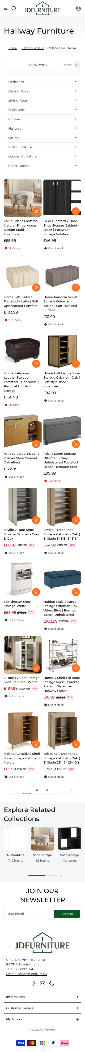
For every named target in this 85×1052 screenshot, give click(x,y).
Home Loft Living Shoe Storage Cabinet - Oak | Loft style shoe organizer (61, 379)
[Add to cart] (36, 211)
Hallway (14, 128)
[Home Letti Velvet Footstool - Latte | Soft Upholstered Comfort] (23, 274)
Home (12, 48)
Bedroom (16, 82)
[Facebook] (33, 983)
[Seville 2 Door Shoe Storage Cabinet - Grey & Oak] (23, 507)
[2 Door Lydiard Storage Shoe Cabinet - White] (23, 655)
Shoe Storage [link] (42, 855)
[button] (13, 8)
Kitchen (14, 119)
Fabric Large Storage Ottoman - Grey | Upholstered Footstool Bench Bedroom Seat (60, 460)
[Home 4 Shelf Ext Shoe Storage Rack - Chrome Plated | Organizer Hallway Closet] (62, 655)
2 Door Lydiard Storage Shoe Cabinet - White (21, 680)
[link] (13, 790)
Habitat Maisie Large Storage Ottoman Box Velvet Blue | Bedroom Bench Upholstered (61, 608)
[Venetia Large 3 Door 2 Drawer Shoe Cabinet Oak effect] (23, 431)
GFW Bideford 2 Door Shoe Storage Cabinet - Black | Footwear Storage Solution (61, 227)
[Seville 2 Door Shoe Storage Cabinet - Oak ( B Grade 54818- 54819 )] (62, 507)
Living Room (19, 100)
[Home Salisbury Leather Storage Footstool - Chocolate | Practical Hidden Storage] (23, 350)
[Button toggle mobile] (6, 8)
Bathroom (17, 110)
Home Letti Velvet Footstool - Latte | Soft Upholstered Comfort (21, 301)
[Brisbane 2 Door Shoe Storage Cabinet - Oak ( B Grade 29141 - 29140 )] (62, 731)
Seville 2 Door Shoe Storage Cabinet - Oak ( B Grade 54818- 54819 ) (61, 534)
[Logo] (42, 8)
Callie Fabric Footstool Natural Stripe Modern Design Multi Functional (21, 227)
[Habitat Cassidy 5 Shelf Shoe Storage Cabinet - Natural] (23, 731)
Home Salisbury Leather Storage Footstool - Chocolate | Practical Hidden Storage (21, 382)
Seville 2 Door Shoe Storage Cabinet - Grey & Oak (21, 534)
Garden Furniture (22, 156)
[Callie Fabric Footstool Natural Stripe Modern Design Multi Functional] (23, 198)
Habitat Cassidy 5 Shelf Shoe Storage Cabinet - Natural (22, 758)
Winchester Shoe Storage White (17, 604)
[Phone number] (51, 983)
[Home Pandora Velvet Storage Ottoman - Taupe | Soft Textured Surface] (62, 274)
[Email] (42, 983)
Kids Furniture (20, 147)
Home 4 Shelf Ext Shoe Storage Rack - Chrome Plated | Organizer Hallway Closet (61, 684)
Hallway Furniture (32, 48)
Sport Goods (18, 166)
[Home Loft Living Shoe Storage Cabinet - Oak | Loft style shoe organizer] (62, 350)
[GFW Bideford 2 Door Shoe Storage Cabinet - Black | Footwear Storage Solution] (62, 198)
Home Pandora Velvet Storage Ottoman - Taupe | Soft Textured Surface (60, 303)
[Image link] (15, 848)
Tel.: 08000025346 (20, 969)
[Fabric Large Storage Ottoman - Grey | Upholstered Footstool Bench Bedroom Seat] (62, 431)
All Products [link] (15, 855)
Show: (68, 64)
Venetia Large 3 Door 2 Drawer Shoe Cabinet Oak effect (21, 458)
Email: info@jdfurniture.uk (26, 974)
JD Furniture (47, 1029)
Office (13, 138)
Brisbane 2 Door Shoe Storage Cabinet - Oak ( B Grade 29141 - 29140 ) (61, 758)
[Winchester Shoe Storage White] (23, 579)
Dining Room (19, 91)
